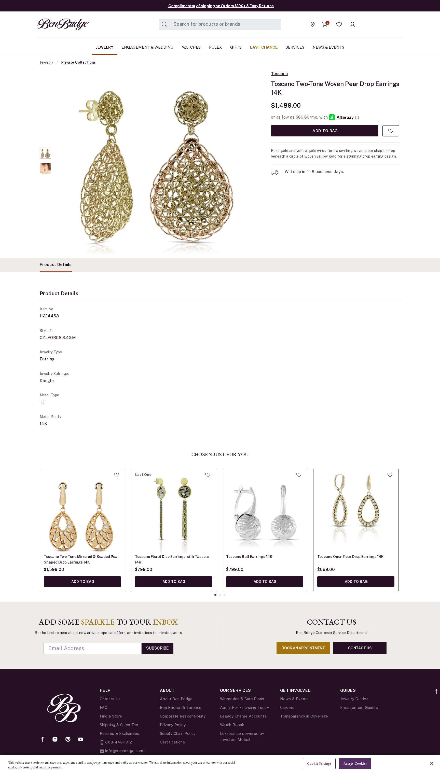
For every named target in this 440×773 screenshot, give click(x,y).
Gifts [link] (236, 47)
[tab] (56, 265)
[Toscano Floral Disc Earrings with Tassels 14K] (173, 511)
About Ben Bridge (176, 699)
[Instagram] (55, 739)
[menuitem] (104, 47)
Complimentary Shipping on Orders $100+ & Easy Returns (221, 5)
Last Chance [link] (264, 47)
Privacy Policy (173, 725)
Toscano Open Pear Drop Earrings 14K (350, 557)
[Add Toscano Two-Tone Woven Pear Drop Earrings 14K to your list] (390, 130)
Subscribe (157, 648)
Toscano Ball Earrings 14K (249, 557)
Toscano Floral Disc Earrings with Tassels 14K (172, 559)
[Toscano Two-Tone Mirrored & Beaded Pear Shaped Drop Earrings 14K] (82, 511)
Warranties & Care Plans (242, 699)
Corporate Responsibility (183, 716)
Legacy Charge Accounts (243, 716)
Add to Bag (324, 130)
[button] (339, 24)
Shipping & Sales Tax (119, 725)
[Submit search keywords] (164, 24)
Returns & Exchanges (119, 733)
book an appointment (303, 648)
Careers (287, 707)
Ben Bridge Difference (181, 707)
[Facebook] (42, 739)
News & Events (294, 699)
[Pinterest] (68, 739)
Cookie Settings (319, 763)
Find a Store (111, 716)
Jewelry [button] (104, 47)
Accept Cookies (355, 763)
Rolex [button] (215, 47)
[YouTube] (80, 739)
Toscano (279, 74)
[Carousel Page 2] (45, 168)
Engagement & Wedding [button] (147, 47)
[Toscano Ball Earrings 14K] (264, 511)
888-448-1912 (118, 742)
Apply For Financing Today (244, 707)
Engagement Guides (359, 707)
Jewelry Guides (354, 699)
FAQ (103, 707)
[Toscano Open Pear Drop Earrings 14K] (355, 511)
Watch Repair (232, 725)
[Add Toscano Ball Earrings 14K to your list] (299, 474)
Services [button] (295, 47)
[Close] (431, 763)
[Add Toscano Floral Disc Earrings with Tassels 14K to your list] (207, 474)
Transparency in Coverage (304, 716)
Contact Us (110, 699)
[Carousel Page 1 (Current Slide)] (45, 153)
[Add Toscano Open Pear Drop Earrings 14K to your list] (390, 474)
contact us (360, 648)
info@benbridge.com (123, 751)
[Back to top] (437, 688)
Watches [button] (191, 47)
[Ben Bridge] (53, 24)
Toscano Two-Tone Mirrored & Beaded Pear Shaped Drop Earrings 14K (81, 559)
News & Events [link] (328, 47)
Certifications (172, 742)
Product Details (56, 264)
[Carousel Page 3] (225, 595)
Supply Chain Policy (178, 733)
